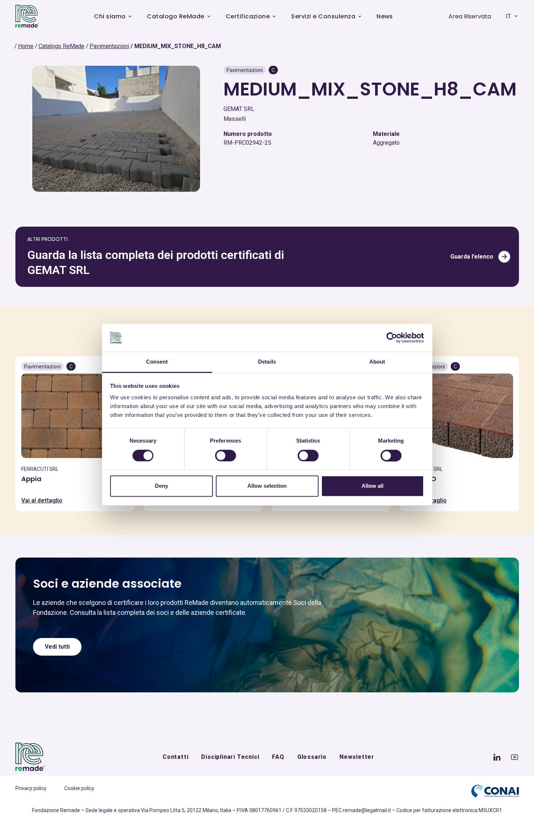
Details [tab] (267, 362)
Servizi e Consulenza (323, 16)
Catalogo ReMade (175, 16)
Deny (161, 486)
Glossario (312, 756)
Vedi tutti (57, 646)
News (385, 16)
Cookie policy (79, 788)
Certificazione (248, 16)
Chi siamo (110, 16)
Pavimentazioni (109, 46)
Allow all (373, 486)
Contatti (175, 756)
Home (25, 46)
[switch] (225, 455)
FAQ (278, 756)
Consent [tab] (157, 362)
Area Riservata (469, 16)
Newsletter (356, 756)
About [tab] (377, 362)
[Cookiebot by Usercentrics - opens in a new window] (392, 337)
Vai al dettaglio (41, 500)
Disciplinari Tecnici (230, 756)
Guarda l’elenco (471, 256)
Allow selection (267, 486)
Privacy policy (31, 788)
